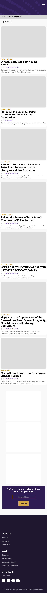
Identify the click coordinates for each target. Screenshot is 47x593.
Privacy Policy (7, 558)
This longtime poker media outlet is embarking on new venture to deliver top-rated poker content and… (23, 277)
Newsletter (6, 545)
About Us (5, 538)
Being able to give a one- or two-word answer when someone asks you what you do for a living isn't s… (23, 71)
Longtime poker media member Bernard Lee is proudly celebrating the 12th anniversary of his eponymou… (20, 332)
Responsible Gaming (9, 562)
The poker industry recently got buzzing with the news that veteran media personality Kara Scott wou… (22, 227)
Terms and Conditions (10, 566)
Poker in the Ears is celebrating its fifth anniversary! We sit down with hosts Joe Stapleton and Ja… (22, 177)
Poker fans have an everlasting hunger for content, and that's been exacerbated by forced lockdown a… (23, 124)
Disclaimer (5, 555)
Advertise (5, 541)
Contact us (6, 576)
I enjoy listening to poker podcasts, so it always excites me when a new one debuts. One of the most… (22, 382)
